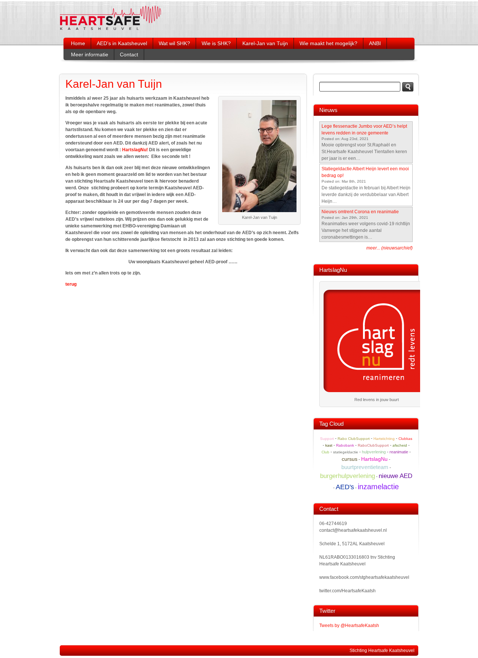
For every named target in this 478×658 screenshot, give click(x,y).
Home (78, 43)
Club (325, 452)
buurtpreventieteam (364, 467)
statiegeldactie (345, 452)
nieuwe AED (395, 475)
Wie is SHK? (216, 43)
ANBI (375, 43)
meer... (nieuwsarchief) (389, 248)
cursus (349, 459)
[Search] (407, 86)
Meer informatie (89, 55)
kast (328, 445)
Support (327, 439)
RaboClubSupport (373, 445)
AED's (345, 487)
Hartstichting (384, 439)
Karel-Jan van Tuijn (265, 43)
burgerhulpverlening (347, 475)
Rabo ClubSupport (354, 439)
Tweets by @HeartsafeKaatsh (349, 625)
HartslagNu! (135, 149)
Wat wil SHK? (174, 43)
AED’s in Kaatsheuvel (122, 43)
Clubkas (405, 439)
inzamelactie (378, 486)
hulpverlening (374, 452)
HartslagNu (374, 459)
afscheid (399, 445)
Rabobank (345, 445)
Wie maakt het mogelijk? (328, 43)
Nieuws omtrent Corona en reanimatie (360, 211)
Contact (129, 55)
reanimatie (398, 452)
